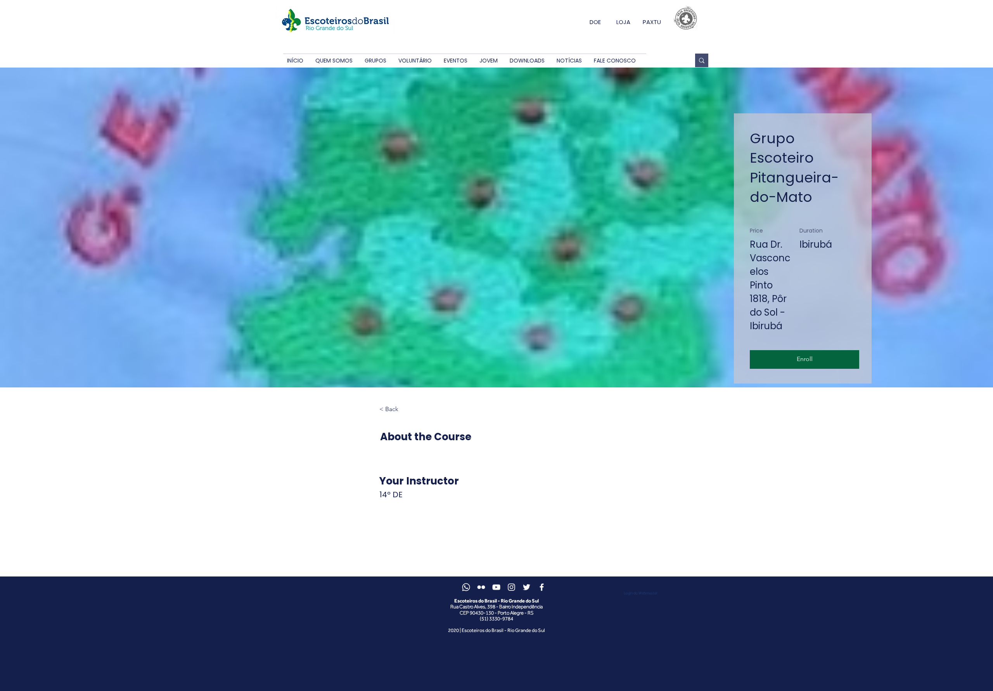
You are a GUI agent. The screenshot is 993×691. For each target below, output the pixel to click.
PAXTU (652, 22)
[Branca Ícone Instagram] (511, 587)
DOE (595, 22)
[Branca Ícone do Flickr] (481, 587)
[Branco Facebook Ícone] (542, 587)
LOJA (623, 22)
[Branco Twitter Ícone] (526, 587)
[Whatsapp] (466, 587)
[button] (333, 61)
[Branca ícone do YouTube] (496, 587)
